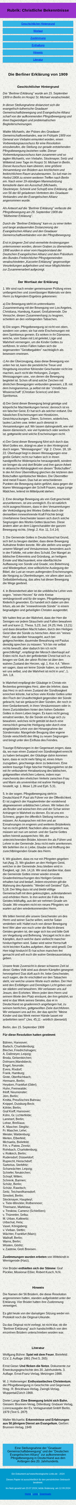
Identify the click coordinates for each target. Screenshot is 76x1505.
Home (28, 1494)
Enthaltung (38, 45)
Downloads (45, 1494)
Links (35, 1494)
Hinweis (38, 52)
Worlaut (38, 30)
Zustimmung (38, 38)
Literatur (38, 59)
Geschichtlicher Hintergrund (38, 23)
